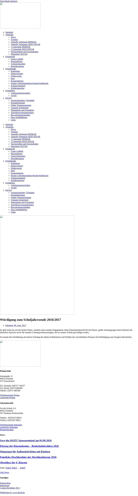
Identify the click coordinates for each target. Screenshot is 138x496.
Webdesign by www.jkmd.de (12, 492)
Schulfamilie (10, 69)
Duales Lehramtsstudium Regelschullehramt (29, 83)
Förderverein (16, 76)
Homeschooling (6, 430)
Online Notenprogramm (21, 105)
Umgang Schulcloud (19, 108)
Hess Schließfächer (19, 117)
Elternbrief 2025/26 (19, 54)
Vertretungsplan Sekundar (11, 425)
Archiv (14, 95)
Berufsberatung (17, 66)
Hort (13, 78)
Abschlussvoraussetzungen (22, 112)
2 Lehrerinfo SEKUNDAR (22, 49)
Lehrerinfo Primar (7, 397)
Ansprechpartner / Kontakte (22, 100)
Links (13, 120)
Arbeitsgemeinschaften (20, 93)
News (13, 37)
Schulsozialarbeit (18, 86)
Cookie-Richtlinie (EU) (10, 488)
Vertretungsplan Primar (10, 395)
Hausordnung (16, 61)
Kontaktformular (18, 103)
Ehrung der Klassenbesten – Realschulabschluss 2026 (29, 446)
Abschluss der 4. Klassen (13, 462)
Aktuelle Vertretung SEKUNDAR (25, 44)
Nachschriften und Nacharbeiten (24, 52)
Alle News (4, 472)
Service (8, 98)
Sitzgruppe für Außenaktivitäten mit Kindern (25, 451)
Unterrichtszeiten (18, 64)
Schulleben (10, 91)
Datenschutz (5, 483)
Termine (14, 39)
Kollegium (15, 71)
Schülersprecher (17, 88)
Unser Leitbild (17, 59)
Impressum (4, 485)
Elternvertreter (17, 73)
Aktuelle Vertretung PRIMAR (23, 42)
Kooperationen (17, 81)
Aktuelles (9, 35)
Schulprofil (10, 56)
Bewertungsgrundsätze (20, 115)
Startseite (9, 32)
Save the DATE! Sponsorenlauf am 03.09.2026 (26, 440)
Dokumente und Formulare (22, 110)
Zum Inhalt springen (8, 1)
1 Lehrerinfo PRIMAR (20, 47)
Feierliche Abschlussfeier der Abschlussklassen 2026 (28, 457)
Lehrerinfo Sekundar (9, 427)
